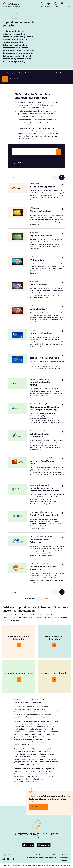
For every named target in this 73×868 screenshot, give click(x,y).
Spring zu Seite (29, 598)
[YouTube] (8, 859)
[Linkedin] (13, 859)
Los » (47, 598)
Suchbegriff (17, 150)
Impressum (64, 860)
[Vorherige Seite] (54, 177)
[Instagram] (4, 859)
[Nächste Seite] (62, 177)
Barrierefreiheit (50, 857)
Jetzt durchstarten (38, 807)
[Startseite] (3, 14)
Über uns (56, 855)
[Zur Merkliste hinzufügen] (63, 184)
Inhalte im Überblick (43, 855)
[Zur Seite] (19, 645)
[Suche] (58, 152)
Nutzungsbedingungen (35, 857)
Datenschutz (63, 857)
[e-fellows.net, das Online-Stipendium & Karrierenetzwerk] (11, 4)
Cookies (65, 855)
